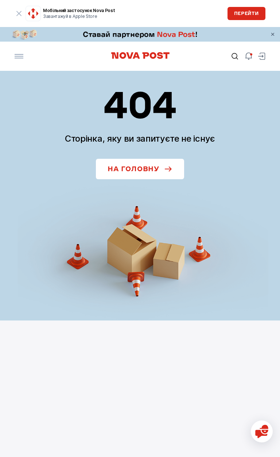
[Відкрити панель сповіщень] (248, 56)
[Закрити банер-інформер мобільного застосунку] (19, 13)
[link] (140, 34)
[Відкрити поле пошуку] (234, 56)
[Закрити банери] (273, 34)
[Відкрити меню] (19, 56)
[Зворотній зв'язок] (262, 431)
